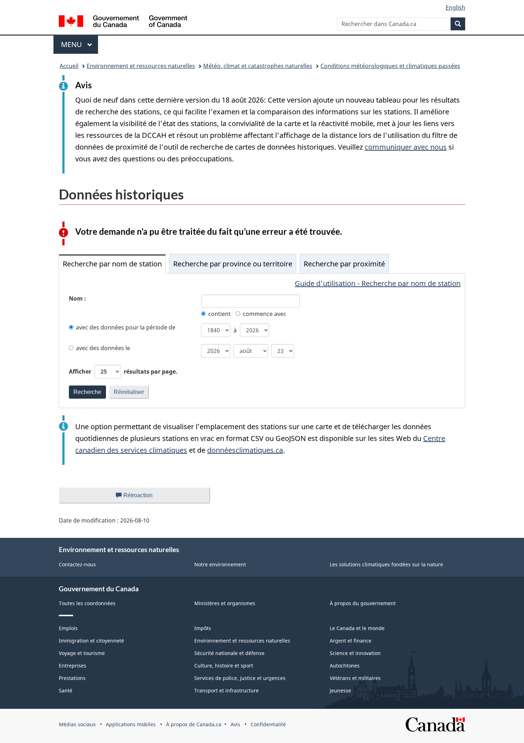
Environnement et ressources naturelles (141, 66)
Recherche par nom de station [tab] (112, 264)
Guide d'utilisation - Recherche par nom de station (378, 283)
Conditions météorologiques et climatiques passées (390, 66)
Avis (235, 724)
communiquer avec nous (406, 147)
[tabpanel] (262, 340)
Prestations (72, 678)
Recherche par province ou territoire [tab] (232, 264)
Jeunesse (340, 690)
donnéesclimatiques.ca (245, 450)
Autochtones (345, 665)
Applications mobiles (131, 724)
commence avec (264, 314)
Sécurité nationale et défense (229, 653)
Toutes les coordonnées (87, 603)
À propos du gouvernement (363, 603)
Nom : (77, 298)
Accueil (69, 66)
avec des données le (103, 348)
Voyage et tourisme (82, 653)
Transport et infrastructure (226, 690)
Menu (79, 44)
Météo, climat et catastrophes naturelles (257, 66)
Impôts (202, 628)
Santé (65, 690)
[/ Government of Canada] (123, 22)
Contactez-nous (77, 564)
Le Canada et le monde (357, 628)
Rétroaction (143, 497)
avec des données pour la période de (125, 327)
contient (219, 314)
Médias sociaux (77, 724)
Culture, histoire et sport (223, 665)
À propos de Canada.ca (193, 724)
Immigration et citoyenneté (91, 640)
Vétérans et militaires (355, 678)
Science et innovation (355, 653)
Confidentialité (268, 724)
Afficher (123, 371)
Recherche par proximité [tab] (344, 264)
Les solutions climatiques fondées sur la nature (386, 564)
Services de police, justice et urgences (240, 678)
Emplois (68, 628)
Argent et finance (350, 640)
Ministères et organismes (224, 603)
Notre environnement (220, 564)
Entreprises (72, 665)
